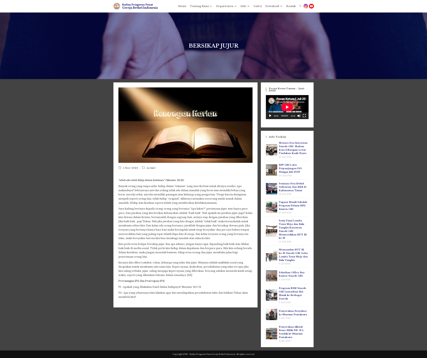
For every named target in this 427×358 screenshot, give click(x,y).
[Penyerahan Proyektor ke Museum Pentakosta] (271, 314)
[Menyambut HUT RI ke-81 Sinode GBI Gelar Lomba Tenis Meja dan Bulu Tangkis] (271, 256)
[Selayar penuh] (304, 115)
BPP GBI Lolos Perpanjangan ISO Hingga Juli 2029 (290, 168)
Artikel (150, 167)
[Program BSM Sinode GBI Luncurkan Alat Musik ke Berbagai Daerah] (271, 295)
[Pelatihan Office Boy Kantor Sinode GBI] (271, 275)
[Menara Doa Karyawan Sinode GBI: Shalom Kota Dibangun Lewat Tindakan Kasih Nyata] (271, 149)
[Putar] (270, 115)
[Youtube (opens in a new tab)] (311, 6)
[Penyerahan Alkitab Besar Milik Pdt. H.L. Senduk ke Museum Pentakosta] (271, 333)
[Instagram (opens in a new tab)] (306, 6)
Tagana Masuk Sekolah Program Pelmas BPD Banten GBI (293, 206)
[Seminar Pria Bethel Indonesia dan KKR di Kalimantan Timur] (271, 188)
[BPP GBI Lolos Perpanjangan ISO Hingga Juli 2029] (271, 170)
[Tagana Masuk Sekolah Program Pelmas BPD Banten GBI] (271, 207)
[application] (287, 107)
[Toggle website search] (300, 6)
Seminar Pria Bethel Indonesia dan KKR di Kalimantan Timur (292, 187)
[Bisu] (299, 115)
